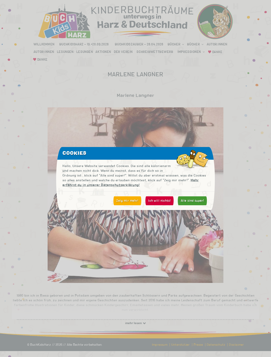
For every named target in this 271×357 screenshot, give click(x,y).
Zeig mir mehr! (127, 200)
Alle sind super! (192, 200)
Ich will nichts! (159, 200)
